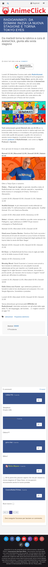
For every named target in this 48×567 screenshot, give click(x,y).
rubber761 (9, 395)
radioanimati (9, 316)
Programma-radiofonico (21, 316)
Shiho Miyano (13, 466)
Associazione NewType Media (17, 551)
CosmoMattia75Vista (13, 490)
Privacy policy (37, 563)
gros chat (9, 442)
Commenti (24, 61)
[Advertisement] (24, 362)
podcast (11, 139)
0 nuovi (42, 389)
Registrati (35, 3)
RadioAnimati (37, 74)
